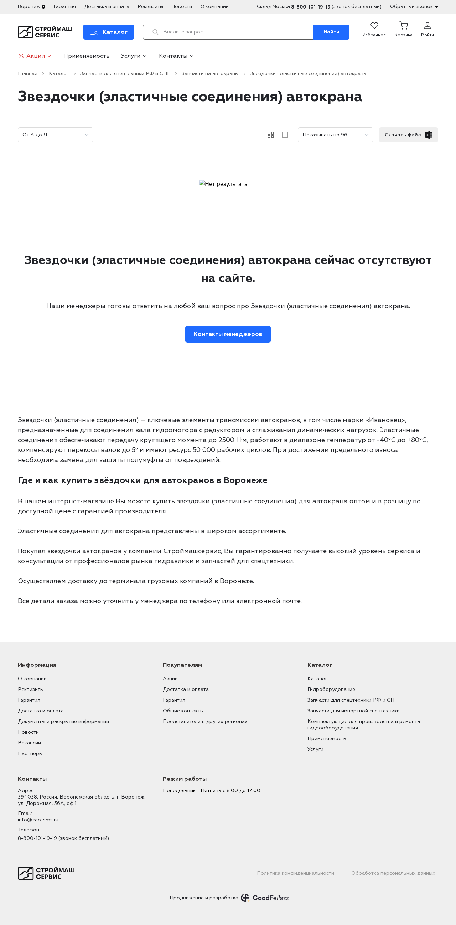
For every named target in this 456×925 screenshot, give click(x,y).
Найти (331, 32)
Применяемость (86, 55)
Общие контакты (183, 711)
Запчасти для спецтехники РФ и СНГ (125, 74)
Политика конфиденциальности (295, 873)
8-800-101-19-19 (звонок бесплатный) (63, 838)
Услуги (130, 55)
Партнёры (30, 753)
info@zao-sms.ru (38, 820)
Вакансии (29, 743)
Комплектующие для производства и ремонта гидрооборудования (363, 724)
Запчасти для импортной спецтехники (353, 711)
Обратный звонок (411, 7)
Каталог (59, 74)
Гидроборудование (331, 689)
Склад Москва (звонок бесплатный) (319, 7)
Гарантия (65, 7)
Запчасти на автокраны (210, 74)
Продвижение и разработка (204, 898)
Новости (182, 7)
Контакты (173, 55)
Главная (27, 74)
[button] (403, 32)
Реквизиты (150, 7)
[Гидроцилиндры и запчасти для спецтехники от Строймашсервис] (46, 32)
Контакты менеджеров (228, 334)
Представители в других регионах (205, 721)
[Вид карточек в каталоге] (271, 135)
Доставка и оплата (106, 7)
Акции (35, 55)
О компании (215, 7)
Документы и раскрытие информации (63, 721)
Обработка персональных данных (393, 873)
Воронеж (29, 7)
